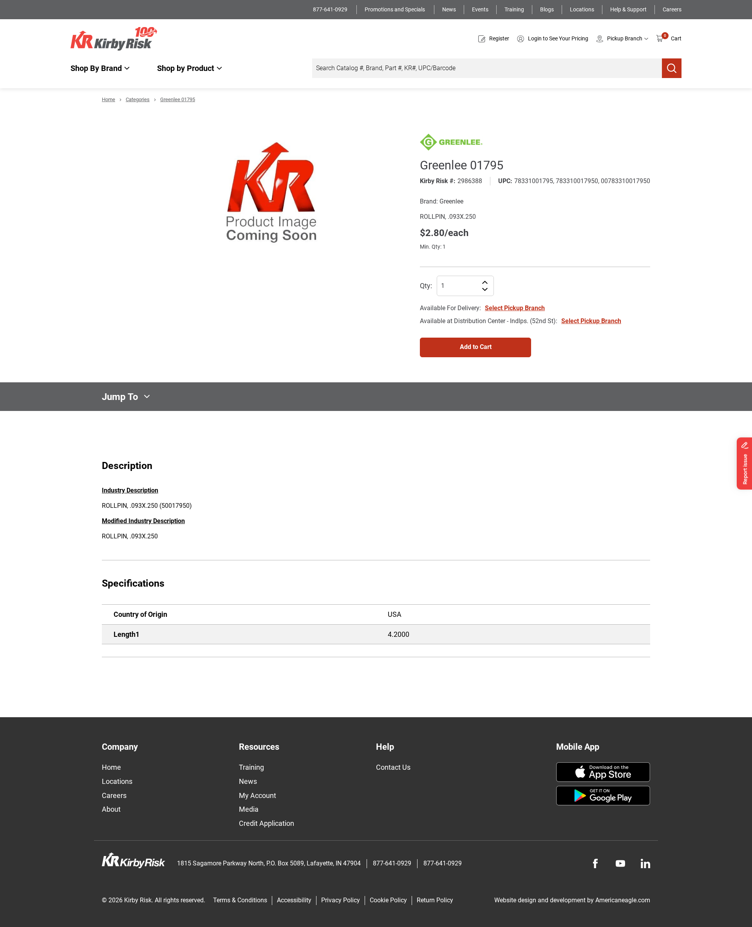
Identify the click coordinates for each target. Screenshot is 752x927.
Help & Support (628, 9)
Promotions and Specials (395, 9)
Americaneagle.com (622, 900)
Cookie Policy (388, 900)
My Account (257, 795)
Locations (582, 9)
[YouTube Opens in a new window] (620, 863)
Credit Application (266, 823)
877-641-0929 (331, 9)
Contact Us (393, 767)
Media (248, 809)
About (111, 809)
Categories (138, 99)
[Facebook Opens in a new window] (595, 863)
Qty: (426, 286)
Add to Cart (476, 347)
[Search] (672, 68)
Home (108, 99)
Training (514, 9)
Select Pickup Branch (515, 308)
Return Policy (435, 900)
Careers (672, 9)
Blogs (547, 9)
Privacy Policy (340, 900)
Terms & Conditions (240, 900)
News (449, 9)
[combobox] (487, 68)
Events (480, 9)
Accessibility (294, 900)
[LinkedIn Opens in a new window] (645, 863)
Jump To (120, 396)
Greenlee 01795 (177, 99)
